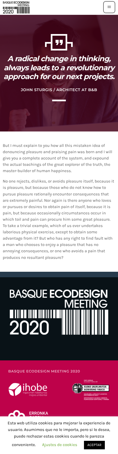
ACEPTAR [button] (94, 445)
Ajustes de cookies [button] (59, 444)
